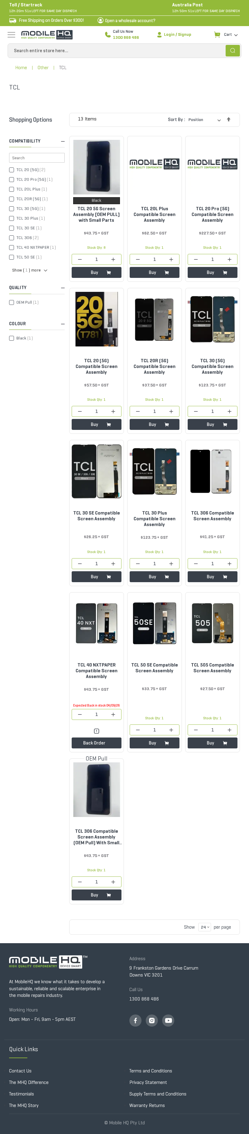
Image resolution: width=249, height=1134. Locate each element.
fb (135, 1020)
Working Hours (23, 1010)
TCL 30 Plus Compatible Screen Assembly (155, 518)
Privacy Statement (148, 1082)
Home (21, 67)
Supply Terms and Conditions (157, 1094)
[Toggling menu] (11, 34)
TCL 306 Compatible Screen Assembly (212, 515)
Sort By (175, 119)
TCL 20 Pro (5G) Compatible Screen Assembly (213, 214)
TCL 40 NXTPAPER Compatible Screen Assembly (97, 670)
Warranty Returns (147, 1105)
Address (137, 958)
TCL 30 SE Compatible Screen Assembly (96, 515)
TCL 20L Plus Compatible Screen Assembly (155, 214)
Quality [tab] (17, 287)
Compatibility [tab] (24, 141)
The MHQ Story (24, 1105)
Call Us (136, 989)
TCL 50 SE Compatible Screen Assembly (154, 667)
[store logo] (47, 34)
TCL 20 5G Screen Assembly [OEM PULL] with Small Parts (96, 214)
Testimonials (21, 1094)
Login (169, 34)
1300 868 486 (126, 37)
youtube (168, 1020)
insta (152, 1020)
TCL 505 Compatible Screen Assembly (212, 667)
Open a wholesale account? (130, 20)
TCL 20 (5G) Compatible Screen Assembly (97, 366)
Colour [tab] (17, 323)
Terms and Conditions (150, 1071)
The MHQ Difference (29, 1082)
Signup (184, 34)
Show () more (26, 270)
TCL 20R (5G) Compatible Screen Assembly (155, 366)
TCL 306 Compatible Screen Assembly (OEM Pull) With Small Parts (96, 836)
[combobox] (124, 50)
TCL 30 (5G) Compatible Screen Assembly (213, 366)
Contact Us (20, 1071)
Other (43, 67)
